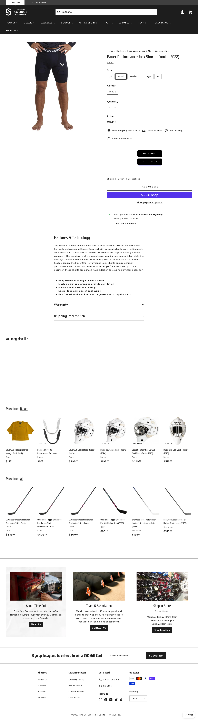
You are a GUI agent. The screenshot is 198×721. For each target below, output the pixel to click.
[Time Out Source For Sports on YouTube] (110, 699)
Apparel (124, 22)
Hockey (11, 22)
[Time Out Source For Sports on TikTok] (121, 699)
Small (121, 76)
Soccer (66, 22)
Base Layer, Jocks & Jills (139, 51)
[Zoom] (51, 87)
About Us (36, 624)
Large (148, 76)
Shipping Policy (76, 679)
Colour (111, 85)
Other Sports (88, 22)
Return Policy (75, 685)
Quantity (112, 101)
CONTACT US (99, 628)
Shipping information (69, 316)
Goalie (28, 22)
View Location (162, 630)
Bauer (110, 62)
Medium (134, 76)
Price (110, 116)
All (21, 478)
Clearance (162, 22)
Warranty (61, 305)
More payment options (149, 202)
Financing (12, 30)
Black (112, 91)
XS (110, 76)
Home (110, 51)
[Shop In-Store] (162, 586)
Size (109, 70)
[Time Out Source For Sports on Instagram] (100, 699)
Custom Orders (76, 691)
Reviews (42, 697)
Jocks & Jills (161, 51)
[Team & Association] (99, 586)
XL (158, 76)
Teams (142, 22)
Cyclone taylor (37, 2)
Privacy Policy (114, 715)
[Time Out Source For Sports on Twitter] (116, 699)
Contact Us (74, 697)
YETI (108, 22)
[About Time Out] (36, 586)
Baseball (47, 22)
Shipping (111, 179)
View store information (125, 223)
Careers (42, 685)
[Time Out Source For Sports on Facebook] (105, 699)
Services (42, 691)
